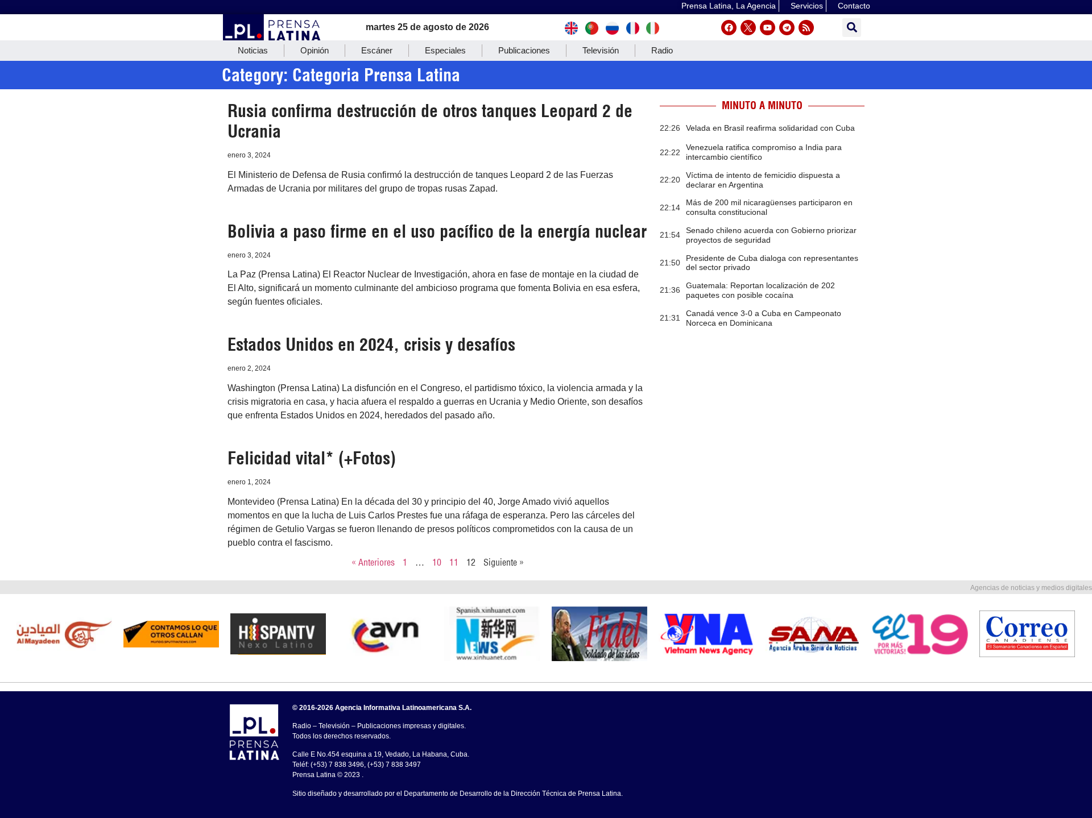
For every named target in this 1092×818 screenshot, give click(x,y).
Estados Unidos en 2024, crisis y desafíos (371, 344)
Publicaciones (524, 50)
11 (453, 562)
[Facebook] (729, 27)
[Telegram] (787, 27)
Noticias (253, 50)
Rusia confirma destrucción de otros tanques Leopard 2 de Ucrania (430, 121)
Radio (662, 50)
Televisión (600, 50)
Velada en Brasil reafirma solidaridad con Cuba (770, 127)
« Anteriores (373, 562)
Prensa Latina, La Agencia (728, 5)
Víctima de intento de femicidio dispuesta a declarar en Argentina (763, 180)
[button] (851, 27)
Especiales (445, 50)
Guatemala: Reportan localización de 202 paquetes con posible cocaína (760, 290)
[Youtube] (767, 27)
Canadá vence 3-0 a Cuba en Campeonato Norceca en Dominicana (763, 318)
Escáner (376, 50)
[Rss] (806, 27)
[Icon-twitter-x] (748, 27)
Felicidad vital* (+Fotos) (312, 458)
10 (436, 562)
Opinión (314, 50)
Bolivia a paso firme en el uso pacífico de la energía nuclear (437, 231)
